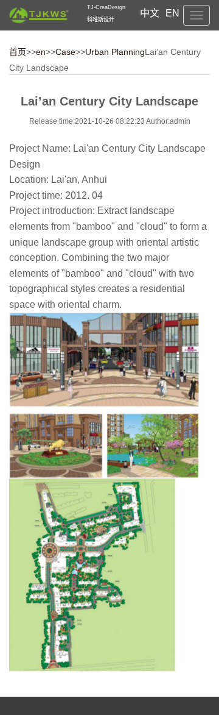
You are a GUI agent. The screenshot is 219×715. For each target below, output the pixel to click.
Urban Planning (115, 52)
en (41, 52)
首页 (17, 52)
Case (65, 52)
